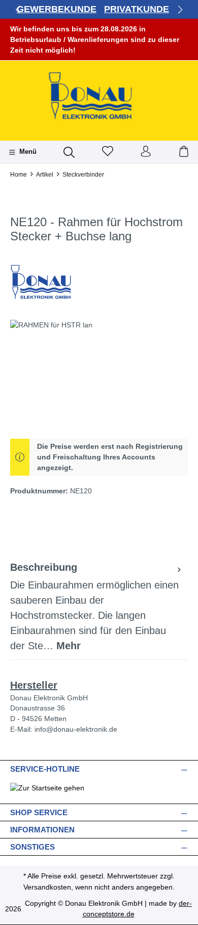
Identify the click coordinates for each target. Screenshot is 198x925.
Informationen (42, 829)
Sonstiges (32, 847)
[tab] (96, 607)
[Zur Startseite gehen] (99, 96)
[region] (99, 377)
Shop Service (39, 812)
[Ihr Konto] (145, 152)
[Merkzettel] (107, 152)
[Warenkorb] (183, 152)
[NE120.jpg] (99, 377)
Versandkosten (47, 887)
